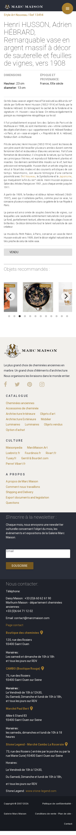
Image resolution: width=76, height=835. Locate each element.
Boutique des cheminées (25, 633)
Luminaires (13, 424)
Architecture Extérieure (21, 419)
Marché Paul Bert (20, 708)
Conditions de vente (46, 813)
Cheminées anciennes (20, 403)
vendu (14, 252)
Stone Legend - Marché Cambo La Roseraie (37, 744)
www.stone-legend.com (41, 791)
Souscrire (20, 566)
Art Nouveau (28, 176)
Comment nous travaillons (23, 487)
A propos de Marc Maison (22, 481)
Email (10, 551)
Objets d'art (47, 414)
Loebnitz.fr (13, 453)
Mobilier (46, 419)
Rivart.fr (51, 453)
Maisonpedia (14, 447)
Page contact (14, 625)
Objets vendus (53, 424)
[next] (65, 296)
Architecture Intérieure (20, 414)
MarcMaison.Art (37, 447)
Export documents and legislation (27, 497)
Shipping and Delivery (19, 492)
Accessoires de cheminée (22, 408)
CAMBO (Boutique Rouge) (25, 668)
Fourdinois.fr (33, 453)
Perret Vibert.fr (16, 463)
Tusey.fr (11, 458)
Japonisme (65, 176)
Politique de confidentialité (57, 803)
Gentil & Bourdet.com (34, 458)
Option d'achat (15, 430)
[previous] (10, 296)
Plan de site (65, 813)
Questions (12, 503)
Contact (68, 823)
